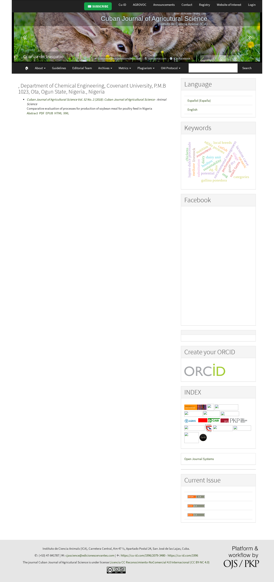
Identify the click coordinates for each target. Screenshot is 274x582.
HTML (58, 113)
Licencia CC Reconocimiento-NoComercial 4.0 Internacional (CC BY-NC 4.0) (160, 562)
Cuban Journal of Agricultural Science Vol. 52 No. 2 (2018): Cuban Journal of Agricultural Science (91, 99)
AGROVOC (139, 5)
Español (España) (199, 100)
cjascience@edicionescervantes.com (90, 555)
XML (66, 113)
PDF (41, 113)
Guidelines (59, 68)
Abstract (32, 113)
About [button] (39, 68)
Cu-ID (122, 5)
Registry (204, 5)
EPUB (49, 113)
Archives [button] (104, 68)
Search (247, 68)
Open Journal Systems (199, 459)
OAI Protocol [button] (169, 68)
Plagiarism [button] (144, 68)
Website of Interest (229, 5)
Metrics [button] (124, 68)
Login (252, 5)
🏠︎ (26, 68)
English (192, 109)
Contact (187, 5)
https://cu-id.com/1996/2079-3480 (143, 555)
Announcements (164, 5)
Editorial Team (82, 68)
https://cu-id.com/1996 (183, 555)
